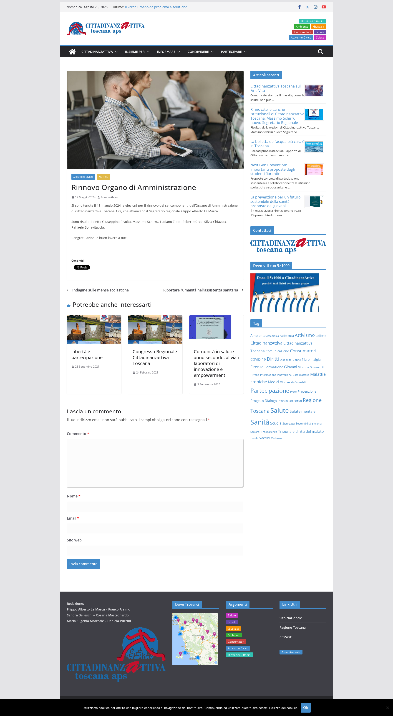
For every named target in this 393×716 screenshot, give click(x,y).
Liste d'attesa (300, 374)
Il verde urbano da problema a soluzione (156, 7)
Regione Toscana (293, 627)
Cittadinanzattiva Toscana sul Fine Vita (275, 88)
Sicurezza (288, 423)
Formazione (274, 367)
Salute (320, 37)
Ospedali (300, 382)
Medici (273, 381)
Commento (78, 433)
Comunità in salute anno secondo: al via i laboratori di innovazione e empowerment (216, 363)
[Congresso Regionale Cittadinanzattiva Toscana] (155, 318)
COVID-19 (258, 359)
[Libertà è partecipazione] (94, 318)
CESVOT (286, 637)
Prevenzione (307, 391)
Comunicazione (277, 351)
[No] (387, 708)
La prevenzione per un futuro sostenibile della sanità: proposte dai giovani (275, 201)
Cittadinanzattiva (97, 51)
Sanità (259, 422)
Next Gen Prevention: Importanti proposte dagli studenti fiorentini (272, 169)
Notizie (103, 176)
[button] (115, 52)
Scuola (320, 32)
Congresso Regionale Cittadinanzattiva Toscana (155, 357)
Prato (293, 391)
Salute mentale (302, 411)
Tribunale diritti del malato (301, 431)
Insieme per (135, 51)
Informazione (268, 374)
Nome (74, 496)
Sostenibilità (303, 423)
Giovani (290, 366)
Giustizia (318, 26)
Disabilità (286, 360)
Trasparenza (269, 431)
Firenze (257, 366)
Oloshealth (287, 382)
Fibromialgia (311, 359)
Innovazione (284, 374)
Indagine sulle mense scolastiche (100, 290)
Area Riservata (291, 652)
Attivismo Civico (301, 37)
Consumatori (302, 32)
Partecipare (231, 51)
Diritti (273, 358)
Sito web (74, 540)
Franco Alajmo (110, 197)
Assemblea (272, 335)
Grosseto (315, 367)
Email (73, 518)
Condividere (198, 51)
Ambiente (302, 26)
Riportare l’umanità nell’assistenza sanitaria (200, 290)
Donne (296, 360)
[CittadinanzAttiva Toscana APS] (72, 51)
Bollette (321, 336)
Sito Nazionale (291, 618)
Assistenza (287, 336)
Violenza (276, 438)
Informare (166, 51)
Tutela (254, 438)
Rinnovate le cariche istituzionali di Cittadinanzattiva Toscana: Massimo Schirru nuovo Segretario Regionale (277, 116)
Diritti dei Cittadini (312, 21)
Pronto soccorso (290, 401)
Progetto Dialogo (263, 400)
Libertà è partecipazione (87, 354)
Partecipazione (269, 390)
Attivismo (305, 335)
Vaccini (264, 437)
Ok (305, 707)
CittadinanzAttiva (266, 343)
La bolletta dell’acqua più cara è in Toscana (277, 143)
